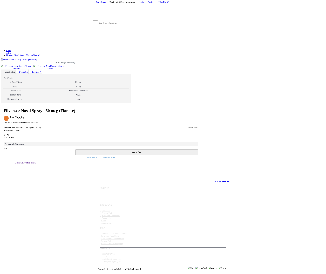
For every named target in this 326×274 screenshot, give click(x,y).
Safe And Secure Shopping (112, 244)
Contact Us (106, 218)
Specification (10, 72)
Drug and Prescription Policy (112, 238)
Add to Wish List (92, 157)
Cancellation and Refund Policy (114, 233)
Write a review (30, 163)
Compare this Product (108, 157)
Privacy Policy (108, 213)
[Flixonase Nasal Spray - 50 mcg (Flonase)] (66, 59)
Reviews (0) (37, 72)
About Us (106, 210)
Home (103, 221)
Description (23, 72)
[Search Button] (95, 20)
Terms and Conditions (111, 216)
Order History (106, 223)
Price (5, 148)
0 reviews (19, 163)
